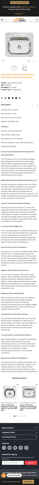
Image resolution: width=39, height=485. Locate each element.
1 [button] (14, 416)
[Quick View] (17, 384)
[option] (19, 44)
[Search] (37, 20)
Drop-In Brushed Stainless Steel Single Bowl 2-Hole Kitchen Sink (9, 407)
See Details (27, 482)
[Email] (20, 98)
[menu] (2, 20)
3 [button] (19, 416)
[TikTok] (16, 98)
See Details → (19, 14)
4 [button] (22, 416)
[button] (32, 61)
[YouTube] (12, 98)
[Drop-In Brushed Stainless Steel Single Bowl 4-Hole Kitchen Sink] (29, 392)
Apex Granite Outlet (15, 83)
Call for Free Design (14, 475)
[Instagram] (9, 98)
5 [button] (24, 416)
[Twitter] (5, 98)
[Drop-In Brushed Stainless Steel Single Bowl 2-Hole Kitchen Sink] (10, 392)
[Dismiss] (36, 482)
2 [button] (17, 416)
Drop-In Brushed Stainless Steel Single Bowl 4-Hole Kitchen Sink (28, 407)
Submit (31, 463)
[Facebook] (2, 98)
